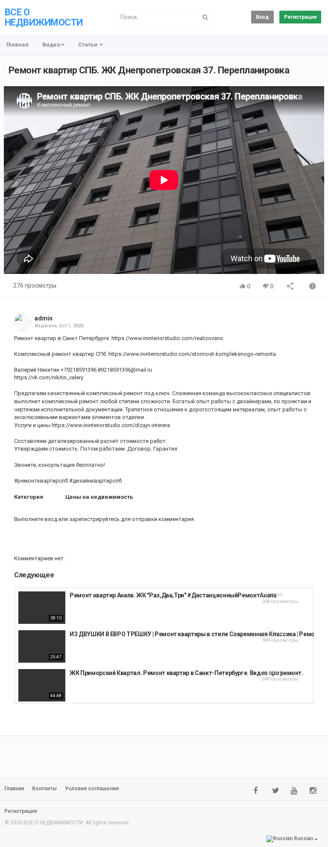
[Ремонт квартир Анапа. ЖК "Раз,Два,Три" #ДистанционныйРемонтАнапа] (41, 607)
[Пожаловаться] (312, 287)
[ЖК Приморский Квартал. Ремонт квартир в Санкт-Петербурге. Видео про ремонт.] (41, 685)
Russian (303, 838)
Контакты (44, 789)
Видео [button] (51, 44)
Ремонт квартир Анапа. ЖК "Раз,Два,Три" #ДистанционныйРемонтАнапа (173, 595)
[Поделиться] (290, 287)
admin (44, 318)
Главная (17, 44)
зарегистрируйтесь (94, 519)
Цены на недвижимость (99, 497)
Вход (262, 17)
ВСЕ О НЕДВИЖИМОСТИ (43, 17)
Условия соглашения (92, 789)
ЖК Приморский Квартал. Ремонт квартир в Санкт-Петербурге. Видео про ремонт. (186, 672)
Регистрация (300, 17)
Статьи (88, 44)
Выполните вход (35, 519)
